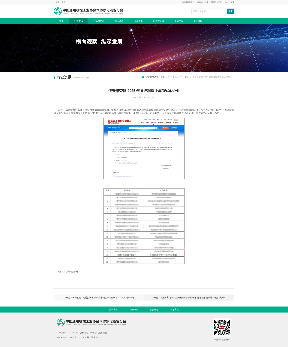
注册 (64, 2)
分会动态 (119, 21)
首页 (61, 21)
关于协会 (113, 309)
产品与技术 (99, 21)
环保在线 (95, 337)
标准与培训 (158, 21)
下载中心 (179, 21)
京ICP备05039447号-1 (67, 337)
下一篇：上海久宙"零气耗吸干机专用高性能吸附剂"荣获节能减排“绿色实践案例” (189, 297)
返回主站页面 (216, 2)
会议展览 (138, 21)
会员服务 (154, 309)
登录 (57, 2)
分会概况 (198, 21)
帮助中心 (134, 309)
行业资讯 (78, 21)
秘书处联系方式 (188, 2)
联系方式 (174, 309)
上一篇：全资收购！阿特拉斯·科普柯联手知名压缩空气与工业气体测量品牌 (99, 297)
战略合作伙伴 (202, 2)
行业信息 (184, 77)
